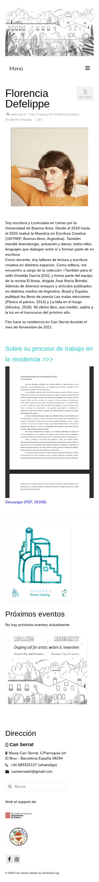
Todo (31, 114)
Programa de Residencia (52, 114)
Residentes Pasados (18, 119)
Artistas (74, 114)
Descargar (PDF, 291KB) (25, 502)
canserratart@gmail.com (31, 771)
